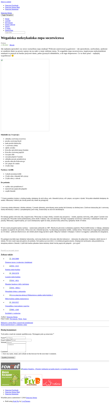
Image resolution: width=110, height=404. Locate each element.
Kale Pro (16, 401)
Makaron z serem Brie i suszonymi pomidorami (17, 323)
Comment (4, 352)
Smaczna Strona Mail (12, 7)
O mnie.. (8, 28)
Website (3, 342)
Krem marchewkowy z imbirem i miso (14, 325)
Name (3, 338)
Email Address (6, 340)
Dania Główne (10, 24)
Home (7, 19)
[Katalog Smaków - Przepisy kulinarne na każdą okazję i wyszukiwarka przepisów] (49, 369)
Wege (20, 319)
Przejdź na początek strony (10, 250)
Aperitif (7, 21)
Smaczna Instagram (11, 9)
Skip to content (6, 2)
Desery (7, 26)
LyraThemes (26, 401)
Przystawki (9, 23)
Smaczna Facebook (11, 5)
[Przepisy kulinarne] (10, 385)
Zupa (25, 319)
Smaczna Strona (6, 13)
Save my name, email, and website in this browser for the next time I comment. (29, 354)
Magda (12, 45)
